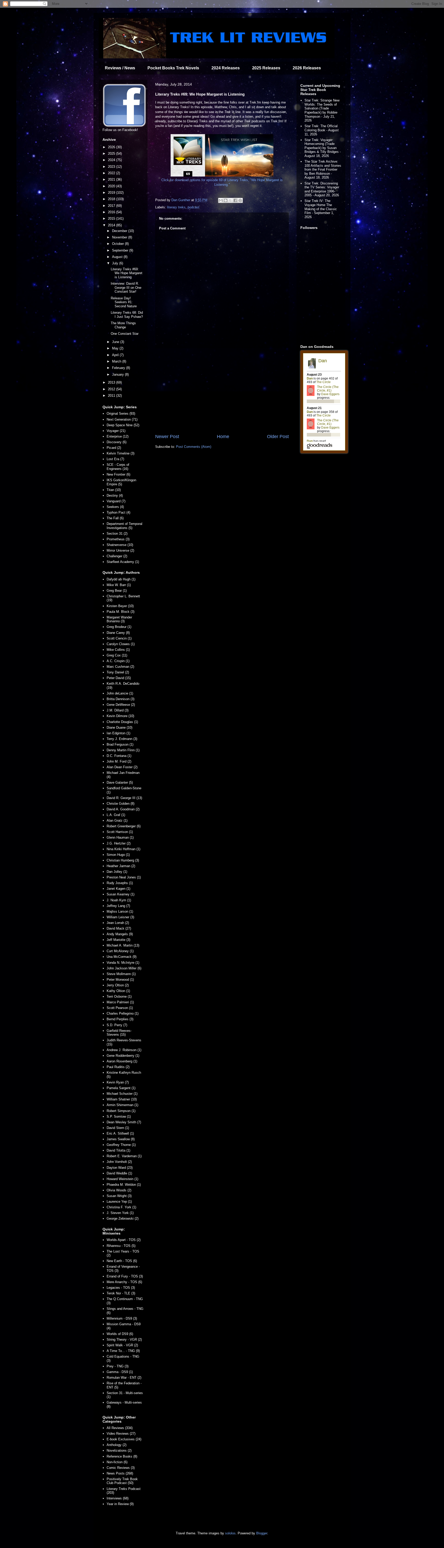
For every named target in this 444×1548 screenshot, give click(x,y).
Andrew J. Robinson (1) (124, 1050)
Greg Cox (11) (117, 655)
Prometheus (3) (118, 539)
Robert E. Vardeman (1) (124, 1156)
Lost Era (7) (115, 459)
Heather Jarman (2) (121, 866)
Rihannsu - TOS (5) (121, 1246)
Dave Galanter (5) (120, 782)
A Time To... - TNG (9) (123, 1351)
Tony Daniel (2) (118, 672)
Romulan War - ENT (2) (124, 1377)
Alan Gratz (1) (117, 820)
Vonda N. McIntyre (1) (123, 963)
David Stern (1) (118, 1128)
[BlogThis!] (225, 200)
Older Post (278, 436)
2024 (112, 160)
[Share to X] (230, 200)
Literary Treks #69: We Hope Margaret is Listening (126, 273)
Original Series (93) (121, 413)
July (115, 263)
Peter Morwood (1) (120, 979)
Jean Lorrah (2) (118, 923)
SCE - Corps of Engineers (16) (118, 467)
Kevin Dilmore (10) (120, 716)
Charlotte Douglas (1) (122, 722)
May (115, 348)
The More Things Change (123, 325)
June (116, 342)
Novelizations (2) (119, 1450)
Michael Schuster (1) (122, 1094)
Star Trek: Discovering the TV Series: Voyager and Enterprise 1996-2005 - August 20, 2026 (321, 189)
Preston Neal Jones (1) (124, 877)
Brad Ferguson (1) (120, 744)
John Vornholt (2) (119, 1162)
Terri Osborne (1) (119, 996)
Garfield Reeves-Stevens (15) (119, 1033)
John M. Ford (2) (119, 761)
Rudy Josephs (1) (120, 883)
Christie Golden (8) (120, 803)
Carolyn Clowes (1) (121, 644)
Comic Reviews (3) (121, 1468)
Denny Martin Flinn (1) (123, 750)
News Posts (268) (120, 1473)
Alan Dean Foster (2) (122, 767)
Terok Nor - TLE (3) (121, 1293)
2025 (112, 153)
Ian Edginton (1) (118, 733)
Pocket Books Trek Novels (173, 68)
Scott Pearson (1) (120, 1008)
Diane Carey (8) (118, 633)
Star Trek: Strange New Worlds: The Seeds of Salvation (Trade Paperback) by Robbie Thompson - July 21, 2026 (321, 110)
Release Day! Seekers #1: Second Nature (124, 302)
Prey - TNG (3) (117, 1366)
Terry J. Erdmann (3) (122, 739)
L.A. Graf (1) (116, 815)
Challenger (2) (117, 556)
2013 (112, 382)
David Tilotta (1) (118, 1150)
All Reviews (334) (120, 1428)
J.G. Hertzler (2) (119, 843)
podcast (193, 207)
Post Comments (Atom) (193, 447)
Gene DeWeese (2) (121, 705)
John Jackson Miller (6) (124, 968)
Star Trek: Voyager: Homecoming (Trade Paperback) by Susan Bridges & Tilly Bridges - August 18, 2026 (322, 148)
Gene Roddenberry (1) (123, 1056)
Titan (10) (114, 490)
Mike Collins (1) (118, 650)
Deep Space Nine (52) (123, 425)
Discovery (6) (116, 442)
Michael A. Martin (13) (123, 945)
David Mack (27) (119, 928)
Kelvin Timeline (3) (120, 453)
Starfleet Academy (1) (123, 562)
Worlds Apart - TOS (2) (124, 1240)
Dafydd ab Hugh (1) (121, 579)
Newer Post (167, 436)
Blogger (261, 1533)
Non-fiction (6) (117, 1462)
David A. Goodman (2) (123, 809)
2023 (112, 167)
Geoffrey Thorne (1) (121, 1145)
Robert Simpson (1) (121, 1111)
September (120, 250)
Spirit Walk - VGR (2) (122, 1345)
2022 (112, 173)
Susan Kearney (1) (120, 894)
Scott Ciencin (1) (119, 638)
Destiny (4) (115, 495)
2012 (112, 389)
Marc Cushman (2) (120, 667)
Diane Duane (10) (119, 727)
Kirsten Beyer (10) (120, 606)
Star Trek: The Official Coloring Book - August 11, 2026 (321, 130)
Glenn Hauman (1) (120, 837)
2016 (112, 212)
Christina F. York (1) (121, 1207)
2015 (112, 218)
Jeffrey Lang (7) (118, 906)
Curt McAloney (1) (120, 951)
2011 (112, 395)
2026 (112, 147)
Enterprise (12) (117, 436)
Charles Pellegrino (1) (122, 1013)
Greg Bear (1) (117, 590)
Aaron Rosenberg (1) (122, 1061)
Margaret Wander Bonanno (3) (119, 619)
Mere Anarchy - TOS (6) (124, 1282)
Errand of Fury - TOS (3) (125, 1276)
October (118, 244)
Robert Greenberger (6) (124, 826)
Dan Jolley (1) (117, 872)
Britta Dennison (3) (120, 699)
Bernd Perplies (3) (120, 1019)
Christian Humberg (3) (123, 860)
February (119, 368)
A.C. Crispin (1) (118, 661)
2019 (112, 192)
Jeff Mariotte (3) (118, 940)
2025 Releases (266, 68)
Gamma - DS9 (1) (120, 1372)
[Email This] (220, 200)
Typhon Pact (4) (118, 512)
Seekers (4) (115, 507)
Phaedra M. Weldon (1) (124, 1185)
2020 (112, 186)
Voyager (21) (116, 431)
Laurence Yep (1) (119, 1201)
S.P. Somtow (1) (119, 1116)
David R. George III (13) (124, 798)
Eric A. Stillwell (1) (120, 1133)
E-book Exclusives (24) (124, 1439)
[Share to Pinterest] (240, 200)
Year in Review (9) (120, 1504)
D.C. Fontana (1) (119, 756)
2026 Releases (307, 68)
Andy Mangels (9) (120, 934)
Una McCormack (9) (121, 957)
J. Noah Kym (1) (119, 900)
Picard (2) (114, 448)
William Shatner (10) (122, 1099)
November (120, 237)
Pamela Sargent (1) (121, 1088)
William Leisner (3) (120, 917)
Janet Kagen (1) (118, 889)
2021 (112, 179)
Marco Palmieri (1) (120, 1002)
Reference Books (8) (122, 1456)
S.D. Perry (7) (117, 1025)
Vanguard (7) (116, 501)
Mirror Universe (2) (120, 550)
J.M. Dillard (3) (117, 710)
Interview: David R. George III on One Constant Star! (126, 287)
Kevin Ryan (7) (118, 1082)
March (117, 361)
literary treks (176, 207)
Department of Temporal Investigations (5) (124, 526)
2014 (112, 225)
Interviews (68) (117, 1498)
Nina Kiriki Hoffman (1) (123, 849)
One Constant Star (124, 334)
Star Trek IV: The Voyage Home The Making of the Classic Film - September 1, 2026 (320, 209)
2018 (112, 199)
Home (223, 436)
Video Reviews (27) (121, 1433)
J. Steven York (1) (120, 1213)
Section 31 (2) (117, 533)
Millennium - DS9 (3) (122, 1318)
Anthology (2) (116, 1445)
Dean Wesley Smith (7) (124, 1122)
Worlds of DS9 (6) (120, 1334)
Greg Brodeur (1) (119, 627)
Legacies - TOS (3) (121, 1288)
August (118, 257)
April (116, 355)
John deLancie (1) (120, 693)
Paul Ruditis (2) (118, 1067)
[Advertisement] (222, 391)
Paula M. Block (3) (120, 612)
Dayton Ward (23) (120, 1168)
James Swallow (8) (121, 1139)
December (120, 231)
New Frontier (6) (118, 474)
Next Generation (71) (122, 419)
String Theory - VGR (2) (124, 1339)
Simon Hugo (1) (118, 855)
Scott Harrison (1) (120, 832)
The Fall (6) (115, 518)
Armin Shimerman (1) (122, 1105)
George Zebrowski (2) (122, 1218)
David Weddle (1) (119, 1173)
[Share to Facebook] (235, 200)
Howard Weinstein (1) (122, 1179)
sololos (230, 1533)
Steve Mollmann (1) (121, 974)
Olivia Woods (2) (119, 1190)
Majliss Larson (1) (120, 911)
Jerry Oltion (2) (118, 985)
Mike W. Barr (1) (119, 585)
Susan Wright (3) (119, 1196)
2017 (112, 206)
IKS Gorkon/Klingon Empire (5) (121, 482)
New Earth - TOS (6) (122, 1261)
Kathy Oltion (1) (118, 991)
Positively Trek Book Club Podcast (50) (122, 1481)
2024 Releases (225, 68)
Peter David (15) (119, 678)
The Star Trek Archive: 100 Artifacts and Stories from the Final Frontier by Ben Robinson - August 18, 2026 (322, 169)
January (118, 374)
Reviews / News (120, 68)
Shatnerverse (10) (120, 545)
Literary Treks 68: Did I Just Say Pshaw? (127, 315)
